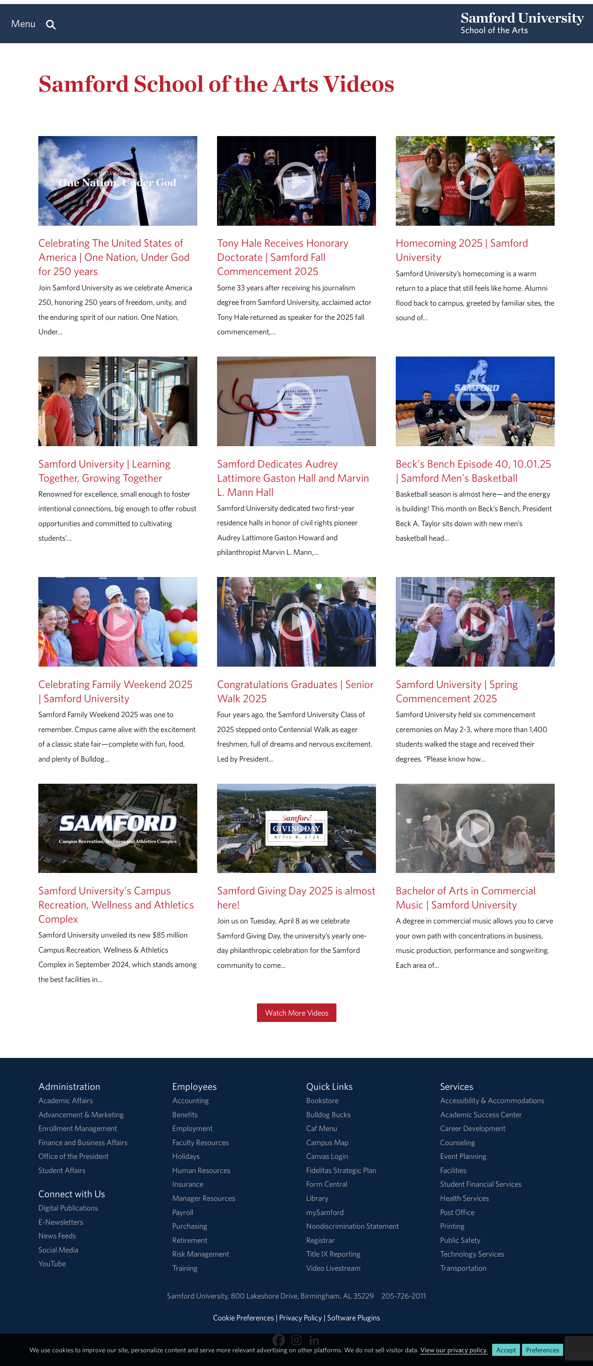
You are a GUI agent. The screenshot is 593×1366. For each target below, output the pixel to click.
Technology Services (472, 1254)
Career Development (472, 1128)
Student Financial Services (481, 1184)
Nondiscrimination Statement (352, 1226)
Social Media (58, 1250)
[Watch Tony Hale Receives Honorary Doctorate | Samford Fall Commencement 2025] (296, 218)
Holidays (186, 1156)
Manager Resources (203, 1198)
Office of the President (73, 1156)
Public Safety (460, 1240)
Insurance (187, 1184)
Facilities (453, 1170)
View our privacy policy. (454, 1350)
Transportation (463, 1268)
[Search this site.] (51, 23)
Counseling (457, 1142)
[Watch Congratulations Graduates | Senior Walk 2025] (296, 659)
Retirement (189, 1240)
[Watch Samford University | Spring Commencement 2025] (475, 659)
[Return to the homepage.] (523, 31)
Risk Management (200, 1254)
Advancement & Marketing (81, 1114)
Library (317, 1198)
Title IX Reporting (333, 1254)
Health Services (464, 1198)
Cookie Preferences (243, 1317)
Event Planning (463, 1156)
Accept (506, 1350)
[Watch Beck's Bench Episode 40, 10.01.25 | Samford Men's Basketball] (475, 438)
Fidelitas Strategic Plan (341, 1170)
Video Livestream (333, 1268)
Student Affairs (62, 1170)
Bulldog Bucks (328, 1114)
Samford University (199, 1296)
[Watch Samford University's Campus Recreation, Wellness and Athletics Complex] (117, 866)
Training (185, 1268)
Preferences (542, 1350)
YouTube (52, 1263)
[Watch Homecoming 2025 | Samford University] (475, 218)
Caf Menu (321, 1128)
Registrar (320, 1240)
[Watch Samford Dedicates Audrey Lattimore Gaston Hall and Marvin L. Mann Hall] (296, 438)
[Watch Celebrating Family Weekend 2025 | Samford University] (117, 659)
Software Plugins (353, 1317)
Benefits (185, 1114)
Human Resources (201, 1170)
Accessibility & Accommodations (492, 1100)
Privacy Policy (300, 1317)
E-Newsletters (60, 1222)
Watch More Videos (296, 1013)
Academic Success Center (481, 1114)
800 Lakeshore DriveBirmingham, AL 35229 (302, 1296)
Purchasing (189, 1226)
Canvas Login (327, 1156)
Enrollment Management (77, 1128)
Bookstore (322, 1100)
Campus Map (327, 1142)
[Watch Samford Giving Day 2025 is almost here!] (296, 866)
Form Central (326, 1184)
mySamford (325, 1212)
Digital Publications (68, 1208)
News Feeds (57, 1235)
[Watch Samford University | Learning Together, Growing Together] (117, 438)
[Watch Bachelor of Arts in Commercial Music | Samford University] (475, 866)
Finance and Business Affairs (82, 1142)
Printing (452, 1226)
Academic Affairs (65, 1100)
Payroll (182, 1212)
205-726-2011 (403, 1296)
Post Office (457, 1212)
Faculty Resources (200, 1142)
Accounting (190, 1100)
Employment (192, 1128)
